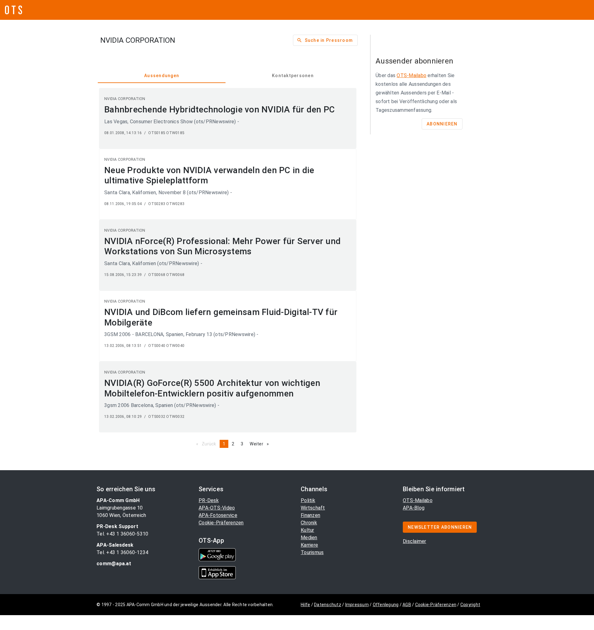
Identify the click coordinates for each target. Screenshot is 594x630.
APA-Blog (413, 508)
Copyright (470, 604)
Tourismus (312, 552)
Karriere (309, 545)
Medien (309, 537)
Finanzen (310, 515)
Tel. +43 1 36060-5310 (122, 534)
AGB (406, 604)
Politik (308, 500)
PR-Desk (209, 500)
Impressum (357, 604)
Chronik (309, 523)
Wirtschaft (313, 508)
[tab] (162, 75)
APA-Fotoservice (218, 515)
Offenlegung (386, 604)
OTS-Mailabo (411, 75)
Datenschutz (327, 604)
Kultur (307, 530)
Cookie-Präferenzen (221, 523)
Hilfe (305, 604)
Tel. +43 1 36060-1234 (122, 552)
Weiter (261, 443)
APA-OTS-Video (217, 508)
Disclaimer (414, 541)
